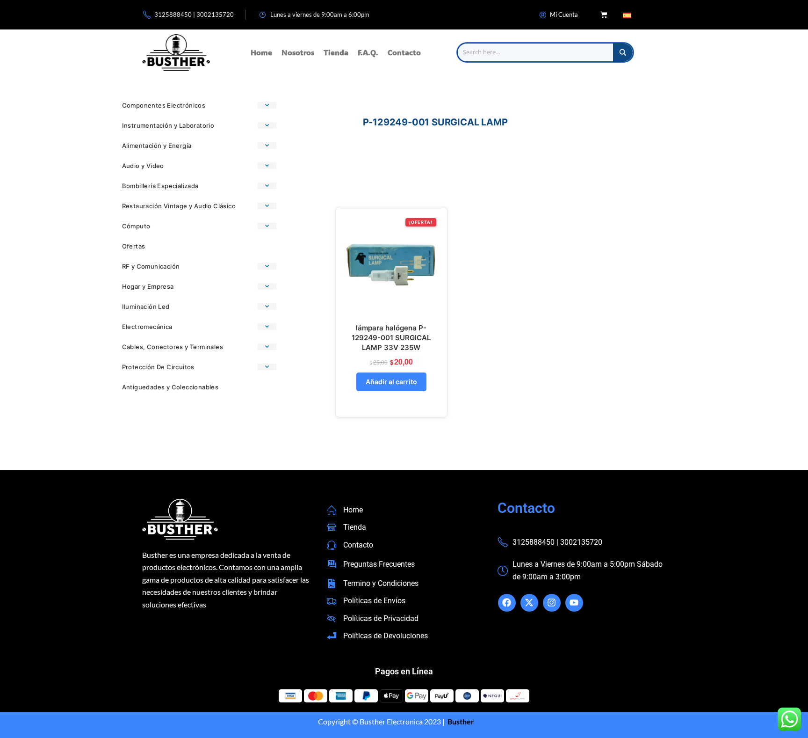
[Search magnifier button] (623, 52)
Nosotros (297, 52)
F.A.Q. (368, 52)
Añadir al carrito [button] (391, 382)
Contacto (404, 52)
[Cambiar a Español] (627, 14)
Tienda (336, 52)
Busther (460, 721)
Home (261, 52)
